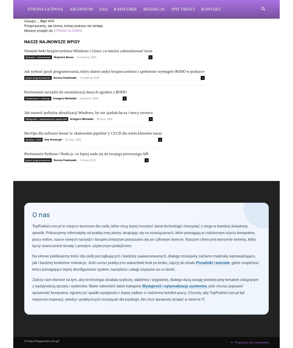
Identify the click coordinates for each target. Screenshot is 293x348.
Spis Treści (183, 9)
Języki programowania (38, 77)
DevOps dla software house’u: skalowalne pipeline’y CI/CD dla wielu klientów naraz (93, 133)
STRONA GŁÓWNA (68, 30)
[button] (263, 9)
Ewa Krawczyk (53, 139)
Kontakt (211, 9)
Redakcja (154, 9)
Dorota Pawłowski (65, 77)
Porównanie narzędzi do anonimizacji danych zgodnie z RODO (75, 92)
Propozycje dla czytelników (252, 342)
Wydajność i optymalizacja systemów (46, 119)
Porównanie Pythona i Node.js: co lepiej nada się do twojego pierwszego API (86, 154)
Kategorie (125, 9)
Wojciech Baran (63, 57)
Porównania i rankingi (38, 98)
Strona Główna (45, 9)
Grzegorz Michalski (64, 98)
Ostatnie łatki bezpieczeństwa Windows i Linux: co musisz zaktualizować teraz (88, 51)
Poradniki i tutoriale (213, 263)
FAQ (103, 9)
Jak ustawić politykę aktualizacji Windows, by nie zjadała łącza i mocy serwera (88, 113)
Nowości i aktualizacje (38, 57)
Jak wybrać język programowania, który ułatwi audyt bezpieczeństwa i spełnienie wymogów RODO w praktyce (114, 71)
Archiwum (81, 9)
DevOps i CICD (33, 139)
